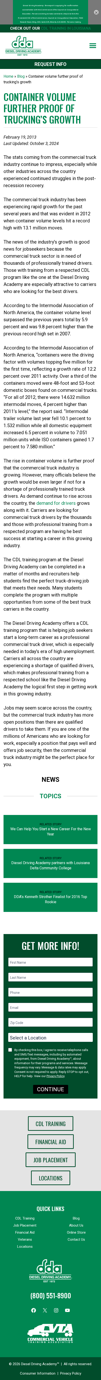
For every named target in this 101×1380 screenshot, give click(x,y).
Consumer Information (37, 1373)
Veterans (25, 1239)
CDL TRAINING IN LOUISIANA (66, 28)
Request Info (50, 64)
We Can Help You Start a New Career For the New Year (50, 831)
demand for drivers (56, 503)
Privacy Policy (55, 1076)
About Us (76, 1225)
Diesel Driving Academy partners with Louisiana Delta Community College (50, 865)
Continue (50, 1089)
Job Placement (50, 1159)
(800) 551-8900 (50, 1295)
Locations (50, 1178)
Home (8, 76)
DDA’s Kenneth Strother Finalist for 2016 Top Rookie (50, 899)
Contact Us (76, 1239)
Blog (21, 76)
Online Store (76, 1232)
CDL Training (51, 1123)
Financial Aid (50, 1141)
